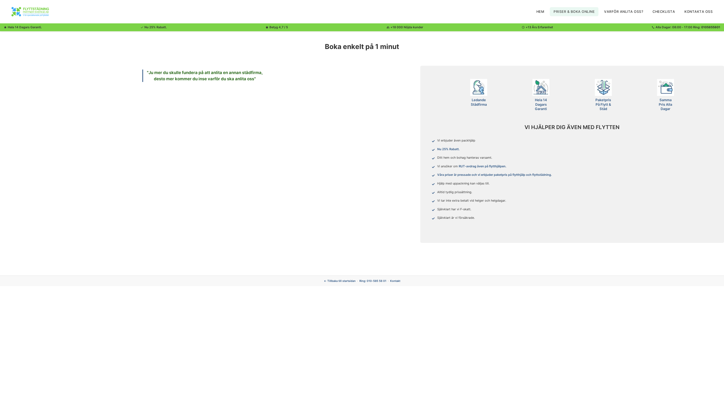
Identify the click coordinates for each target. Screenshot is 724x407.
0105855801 (710, 27)
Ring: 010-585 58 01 (372, 280)
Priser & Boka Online (574, 12)
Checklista (664, 12)
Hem (540, 12)
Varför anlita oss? (623, 12)
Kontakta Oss (698, 12)
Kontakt (395, 280)
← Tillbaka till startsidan (340, 280)
